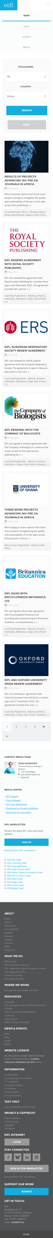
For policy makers (13, 1085)
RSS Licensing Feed (16, 862)
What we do (10, 961)
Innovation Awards (14, 978)
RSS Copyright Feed (17, 866)
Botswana (21, 298)
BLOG (27, 26)
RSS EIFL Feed (14, 859)
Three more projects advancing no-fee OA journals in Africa (21, 513)
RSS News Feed (15, 878)
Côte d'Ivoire (40, 298)
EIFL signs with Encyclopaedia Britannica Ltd (25, 597)
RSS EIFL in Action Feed (19, 875)
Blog (6, 1037)
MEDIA (26, 47)
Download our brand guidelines (22, 808)
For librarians (11, 1074)
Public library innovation (16, 1022)
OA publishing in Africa (16, 212)
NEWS (26, 15)
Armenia (40, 295)
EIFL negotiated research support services (25, 968)
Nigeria (29, 214)
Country (25, 86)
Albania (31, 295)
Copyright (9, 1001)
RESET (27, 124)
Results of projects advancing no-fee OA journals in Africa (21, 180)
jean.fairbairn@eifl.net (30, 774)
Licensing (9, 1015)
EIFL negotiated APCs (15, 971)
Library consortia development (20, 1011)
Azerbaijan (10, 298)
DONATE (26, 1191)
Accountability (11, 929)
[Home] (8, 5)
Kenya (8, 214)
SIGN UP (26, 842)
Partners (8, 942)
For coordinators (12, 1095)
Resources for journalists (18, 812)
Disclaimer (9, 1128)
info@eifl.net (17, 1222)
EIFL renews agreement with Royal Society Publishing (23, 264)
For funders (10, 1088)
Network (8, 936)
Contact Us (9, 949)
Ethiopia (33, 212)
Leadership (10, 925)
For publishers (11, 1081)
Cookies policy (11, 1121)
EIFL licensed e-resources (17, 964)
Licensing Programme (15, 295)
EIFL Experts (12, 796)
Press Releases (13, 800)
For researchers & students (18, 1078)
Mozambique (18, 214)
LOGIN (17, 1142)
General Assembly (13, 975)
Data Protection (12, 1118)
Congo (30, 298)
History (8, 922)
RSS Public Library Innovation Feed (24, 872)
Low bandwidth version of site (19, 1106)
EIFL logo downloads (16, 804)
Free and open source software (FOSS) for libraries (25, 1007)
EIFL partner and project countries (21, 990)
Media (7, 1044)
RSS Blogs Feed (15, 882)
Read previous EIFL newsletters (20, 850)
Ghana (42, 212)
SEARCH (27, 110)
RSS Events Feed (15, 885)
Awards (8, 932)
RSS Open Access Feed (18, 869)
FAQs (7, 946)
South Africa (40, 214)
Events (7, 1040)
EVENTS (26, 37)
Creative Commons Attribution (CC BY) (21, 1060)
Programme (25, 66)
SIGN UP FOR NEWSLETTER (26, 1168)
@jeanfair (25, 777)
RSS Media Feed (15, 888)
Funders (8, 939)
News (7, 1033)
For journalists (11, 1091)
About (7, 918)
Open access (10, 1018)
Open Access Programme (17, 545)
